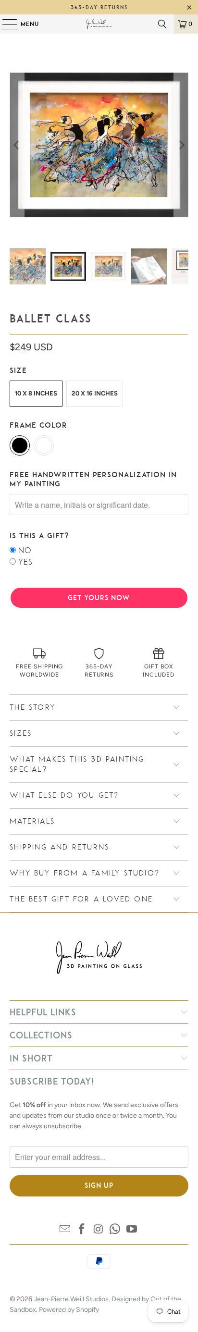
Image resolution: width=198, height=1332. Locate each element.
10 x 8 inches (36, 393)
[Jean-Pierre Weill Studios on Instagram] (98, 1230)
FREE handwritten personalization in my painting (93, 479)
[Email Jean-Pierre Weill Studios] (65, 1230)
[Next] (181, 145)
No (25, 550)
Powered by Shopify (69, 1310)
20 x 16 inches (95, 393)
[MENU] (5, 24)
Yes (25, 562)
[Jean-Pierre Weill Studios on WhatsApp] (115, 1230)
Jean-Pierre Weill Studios (71, 1299)
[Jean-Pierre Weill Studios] (99, 24)
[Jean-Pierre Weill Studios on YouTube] (132, 1230)
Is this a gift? (39, 535)
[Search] (162, 24)
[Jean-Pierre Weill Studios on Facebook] (81, 1230)
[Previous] (17, 145)
